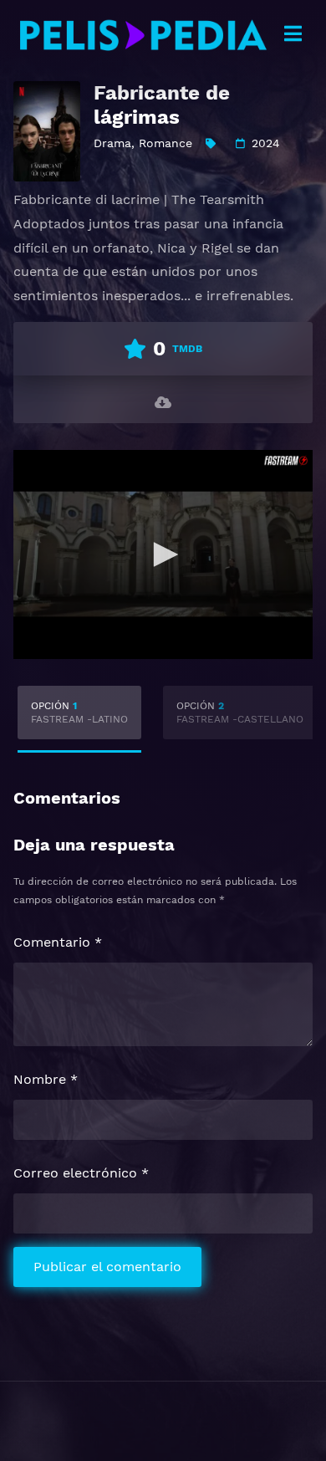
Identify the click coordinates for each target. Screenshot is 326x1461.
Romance (165, 143)
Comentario (57, 942)
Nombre (45, 1079)
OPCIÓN (79, 712)
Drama (112, 143)
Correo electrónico (81, 1173)
